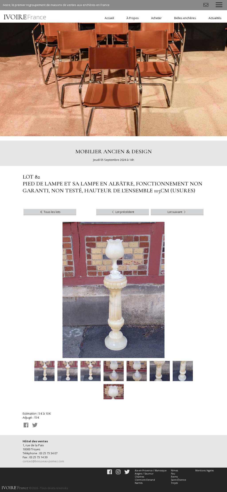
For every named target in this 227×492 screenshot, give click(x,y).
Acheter (156, 18)
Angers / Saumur (144, 473)
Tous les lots (52, 212)
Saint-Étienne (178, 479)
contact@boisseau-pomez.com (43, 461)
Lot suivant (175, 212)
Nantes (139, 482)
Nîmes (174, 470)
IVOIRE (25, 17)
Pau (173, 473)
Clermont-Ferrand (145, 479)
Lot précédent (124, 212)
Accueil (109, 18)
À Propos (133, 18)
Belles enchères (185, 18)
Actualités (215, 18)
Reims (174, 476)
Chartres (139, 476)
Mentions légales (204, 470)
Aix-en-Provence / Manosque (150, 470)
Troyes (174, 482)
